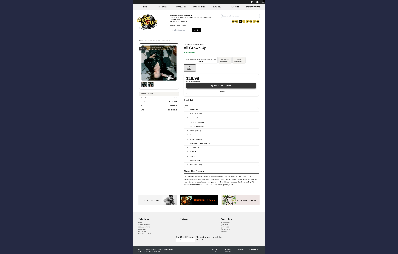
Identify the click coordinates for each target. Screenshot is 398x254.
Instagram (226, 229)
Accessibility (253, 249)
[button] (163, 7)
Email (225, 231)
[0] (263, 2)
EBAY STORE (235, 7)
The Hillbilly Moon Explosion (152, 41)
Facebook (226, 223)
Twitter (225, 225)
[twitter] (247, 21)
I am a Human (201, 240)
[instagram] (254, 21)
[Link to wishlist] (252, 2)
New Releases (180, 7)
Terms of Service (228, 250)
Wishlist (222, 91)
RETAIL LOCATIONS (198, 7)
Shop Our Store (144, 225)
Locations (181, 15)
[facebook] (244, 21)
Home (141, 41)
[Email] (258, 21)
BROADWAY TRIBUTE (253, 7)
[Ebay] (233, 21)
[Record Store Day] (240, 21)
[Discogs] (236, 21)
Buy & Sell (217, 7)
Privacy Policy (215, 250)
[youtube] (251, 21)
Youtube (226, 227)
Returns (240, 249)
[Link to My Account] (257, 2)
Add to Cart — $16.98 (222, 86)
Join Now (197, 30)
